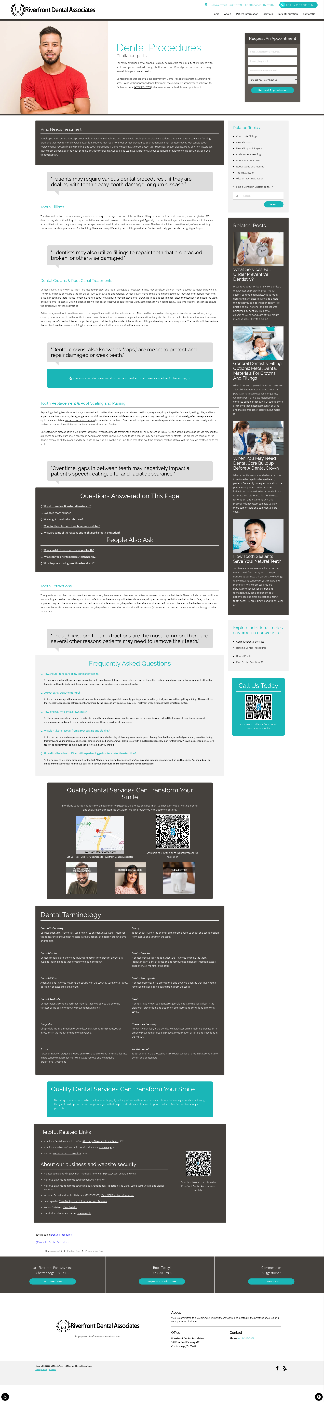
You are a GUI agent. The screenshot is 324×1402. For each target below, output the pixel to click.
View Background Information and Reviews (83, 1201)
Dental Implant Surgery (249, 148)
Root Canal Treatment (248, 160)
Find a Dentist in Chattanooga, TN (255, 186)
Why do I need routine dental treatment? (67, 506)
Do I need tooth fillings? (57, 513)
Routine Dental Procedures (251, 647)
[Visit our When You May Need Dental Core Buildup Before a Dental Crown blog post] (258, 453)
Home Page (105, 1147)
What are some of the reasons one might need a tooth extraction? (82, 532)
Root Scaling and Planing (250, 166)
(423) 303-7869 (142, 87)
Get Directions (52, 1281)
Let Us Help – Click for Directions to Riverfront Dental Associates (100, 856)
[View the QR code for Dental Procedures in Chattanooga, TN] (173, 847)
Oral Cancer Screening (248, 154)
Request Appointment (162, 1281)
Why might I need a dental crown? (63, 519)
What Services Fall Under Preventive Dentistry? (252, 274)
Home (215, 14)
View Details (70, 1207)
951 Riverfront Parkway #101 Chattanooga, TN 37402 (241, 5)
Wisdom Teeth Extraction (250, 178)
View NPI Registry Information (117, 1195)
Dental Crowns (244, 142)
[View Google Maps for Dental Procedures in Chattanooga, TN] (100, 853)
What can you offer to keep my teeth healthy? (70, 557)
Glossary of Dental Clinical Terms (100, 1141)
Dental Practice (244, 656)
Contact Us (309, 14)
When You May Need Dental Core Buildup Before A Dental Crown (256, 463)
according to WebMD (198, 216)
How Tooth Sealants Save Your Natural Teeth (257, 559)
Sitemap (52, 1369)
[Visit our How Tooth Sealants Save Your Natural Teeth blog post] (258, 551)
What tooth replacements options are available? (72, 526)
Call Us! (300, 5)
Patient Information (247, 14)
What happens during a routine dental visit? (69, 563)
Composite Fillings (246, 136)
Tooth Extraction (245, 172)
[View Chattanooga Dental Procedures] (54, 112)
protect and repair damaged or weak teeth (119, 289)
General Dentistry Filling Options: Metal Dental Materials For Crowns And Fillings (257, 371)
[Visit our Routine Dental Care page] (130, 892)
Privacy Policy (41, 1369)
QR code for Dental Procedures (52, 1242)
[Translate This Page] (319, 1397)
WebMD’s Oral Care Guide (67, 1153)
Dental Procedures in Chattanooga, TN (169, 378)
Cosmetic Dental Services (250, 641)
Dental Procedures (61, 1234)
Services (268, 14)
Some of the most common (80, 420)
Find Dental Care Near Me (250, 662)
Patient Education (288, 14)
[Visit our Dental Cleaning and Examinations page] (81, 892)
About (227, 14)
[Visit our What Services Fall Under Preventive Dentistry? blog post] (258, 265)
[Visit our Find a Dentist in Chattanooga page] (179, 892)
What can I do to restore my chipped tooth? (69, 550)
